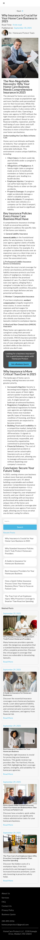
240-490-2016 (8, 921)
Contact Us (7, 906)
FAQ (4, 902)
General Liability (10, 237)
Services (5, 897)
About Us (6, 893)
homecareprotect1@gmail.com (15, 924)
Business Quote (9, 914)
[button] (4, 3)
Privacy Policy (8, 910)
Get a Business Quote (20, 364)
